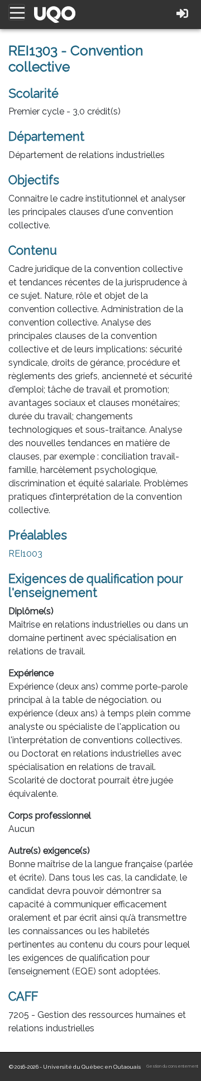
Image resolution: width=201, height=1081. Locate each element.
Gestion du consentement (172, 1066)
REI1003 (25, 553)
